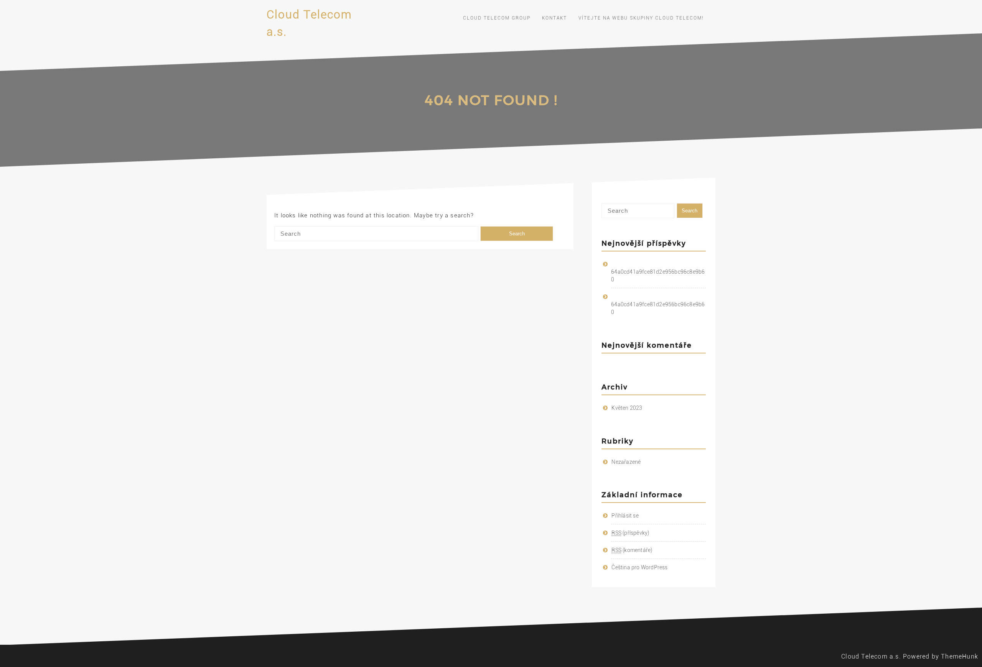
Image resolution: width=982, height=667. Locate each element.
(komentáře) (631, 550)
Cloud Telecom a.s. (871, 656)
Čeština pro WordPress (639, 567)
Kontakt (554, 18)
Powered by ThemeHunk (940, 656)
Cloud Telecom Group (497, 18)
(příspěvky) (630, 533)
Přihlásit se (624, 516)
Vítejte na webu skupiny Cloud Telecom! (641, 18)
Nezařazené (626, 462)
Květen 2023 (626, 408)
